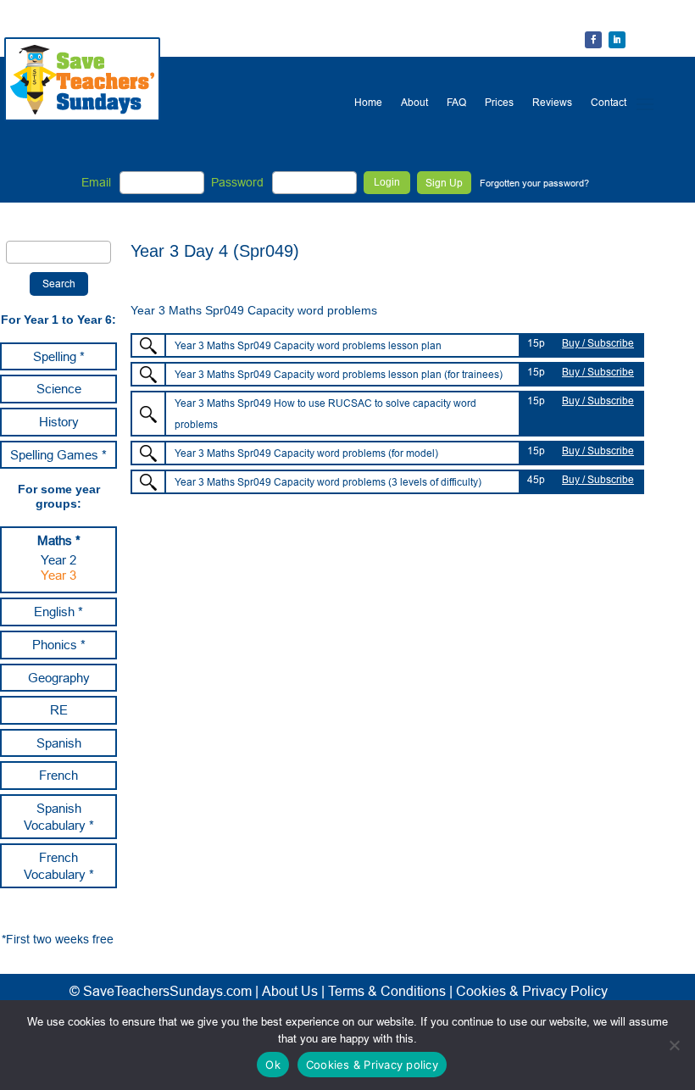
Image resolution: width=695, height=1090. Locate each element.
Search (58, 283)
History (59, 421)
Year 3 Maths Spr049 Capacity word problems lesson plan (308, 345)
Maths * (59, 540)
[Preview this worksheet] (148, 345)
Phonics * (59, 644)
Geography (59, 677)
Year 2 (58, 560)
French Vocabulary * (59, 865)
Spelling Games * (58, 455)
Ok (273, 1064)
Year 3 (58, 575)
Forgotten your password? (534, 183)
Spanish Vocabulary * (59, 816)
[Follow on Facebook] (593, 39)
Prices (499, 102)
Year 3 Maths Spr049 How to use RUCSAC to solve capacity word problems (325, 414)
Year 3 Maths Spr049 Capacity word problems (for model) (306, 453)
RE (59, 710)
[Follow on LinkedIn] (617, 39)
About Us (290, 990)
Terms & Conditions (387, 990)
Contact (608, 102)
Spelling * (59, 356)
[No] (673, 1045)
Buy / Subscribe (598, 342)
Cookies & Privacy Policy (532, 990)
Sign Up (444, 182)
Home (368, 102)
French (58, 775)
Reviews (552, 102)
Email (96, 182)
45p (536, 479)
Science (58, 388)
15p (536, 342)
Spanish (58, 743)
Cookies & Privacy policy (372, 1064)
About (414, 102)
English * (58, 611)
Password (237, 182)
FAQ (456, 102)
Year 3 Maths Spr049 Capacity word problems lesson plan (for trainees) (339, 374)
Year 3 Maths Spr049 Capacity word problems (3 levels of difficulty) (328, 481)
